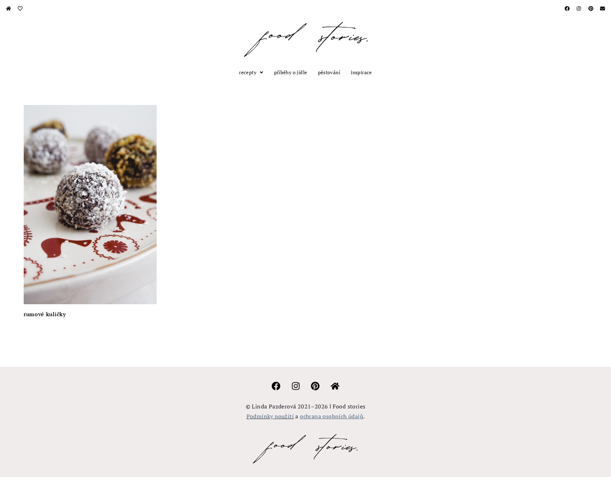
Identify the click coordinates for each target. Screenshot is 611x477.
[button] (251, 72)
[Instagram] (579, 8)
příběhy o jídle (290, 72)
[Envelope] (602, 8)
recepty (247, 72)
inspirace (361, 72)
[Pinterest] (591, 8)
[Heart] (20, 8)
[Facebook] (567, 8)
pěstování (329, 72)
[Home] (8, 8)
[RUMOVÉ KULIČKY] (90, 204)
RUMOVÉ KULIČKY (45, 314)
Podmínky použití (270, 416)
